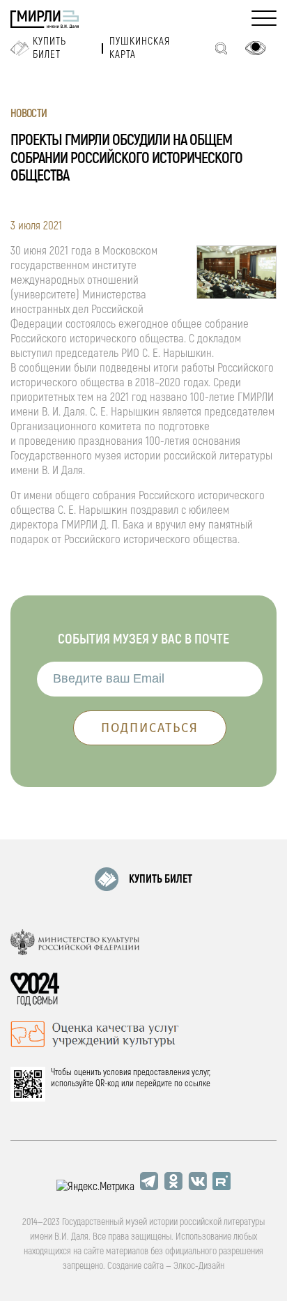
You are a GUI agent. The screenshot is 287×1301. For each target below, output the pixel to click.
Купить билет (49, 48)
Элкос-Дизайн (198, 1266)
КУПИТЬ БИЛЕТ (160, 879)
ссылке (197, 1083)
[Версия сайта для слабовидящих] (255, 48)
